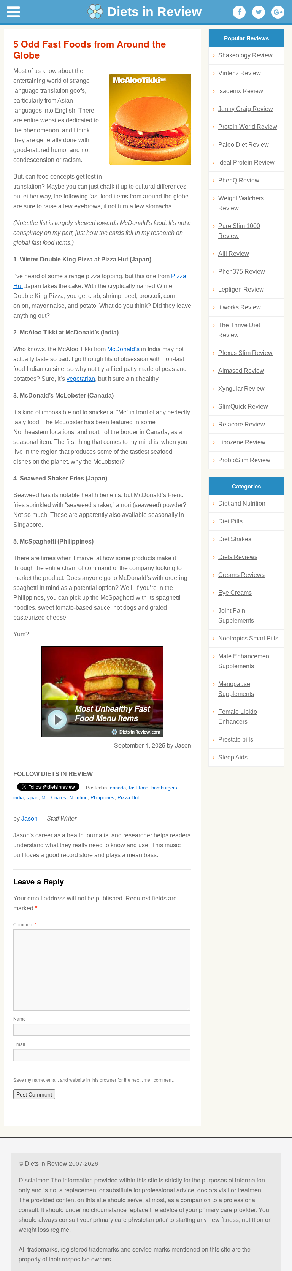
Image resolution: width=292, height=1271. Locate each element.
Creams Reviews (241, 575)
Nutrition (78, 797)
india (18, 797)
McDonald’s (123, 349)
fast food (138, 788)
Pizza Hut (128, 797)
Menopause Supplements (236, 689)
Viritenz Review (239, 73)
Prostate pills (235, 739)
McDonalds (53, 797)
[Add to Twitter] (258, 12)
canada (118, 788)
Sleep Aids (233, 757)
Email (19, 1044)
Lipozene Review (241, 442)
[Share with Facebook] (239, 12)
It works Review (239, 307)
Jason (29, 818)
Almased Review (241, 371)
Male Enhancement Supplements (244, 661)
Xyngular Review (241, 388)
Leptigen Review (241, 289)
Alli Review (233, 253)
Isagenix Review (240, 91)
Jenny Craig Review (245, 109)
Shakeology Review (245, 55)
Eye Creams (235, 593)
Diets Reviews (237, 557)
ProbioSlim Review (244, 460)
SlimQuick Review (243, 406)
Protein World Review (247, 127)
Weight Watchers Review (241, 203)
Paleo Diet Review (243, 144)
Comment (24, 924)
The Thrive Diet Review (239, 330)
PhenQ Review (238, 180)
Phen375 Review (241, 271)
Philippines (102, 797)
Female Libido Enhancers (237, 716)
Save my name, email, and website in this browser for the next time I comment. (93, 1079)
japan (32, 797)
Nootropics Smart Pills (248, 638)
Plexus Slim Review (245, 353)
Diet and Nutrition (241, 503)
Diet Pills (230, 521)
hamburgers (164, 788)
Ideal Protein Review (246, 162)
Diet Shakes (234, 539)
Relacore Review (241, 424)
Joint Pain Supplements (236, 615)
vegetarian (81, 379)
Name (19, 1018)
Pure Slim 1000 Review (239, 231)
